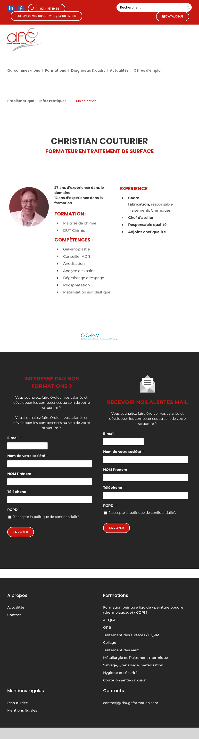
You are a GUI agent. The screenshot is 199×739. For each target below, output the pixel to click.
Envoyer (20, 532)
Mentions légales (22, 710)
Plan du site (17, 703)
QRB (107, 627)
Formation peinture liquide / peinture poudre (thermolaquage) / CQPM (143, 610)
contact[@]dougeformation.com (130, 703)
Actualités (16, 607)
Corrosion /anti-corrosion (125, 680)
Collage (109, 642)
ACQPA (109, 620)
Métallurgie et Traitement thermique (135, 657)
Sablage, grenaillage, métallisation (133, 665)
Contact (14, 615)
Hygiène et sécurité (120, 672)
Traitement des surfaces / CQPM (131, 635)
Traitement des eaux (121, 650)
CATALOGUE (174, 16)
